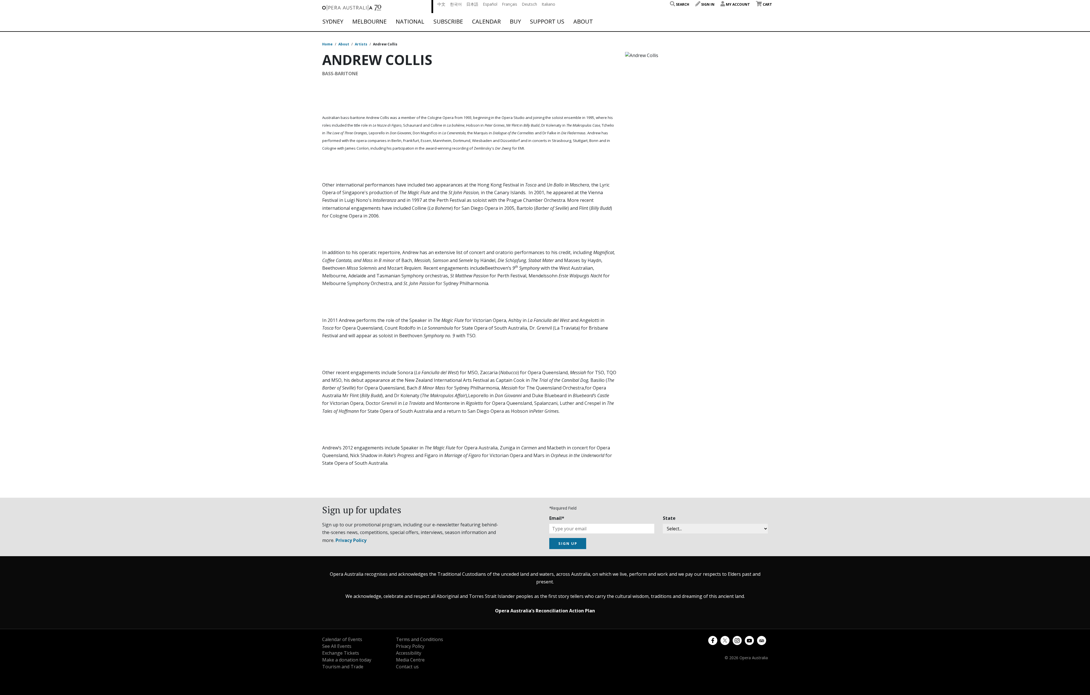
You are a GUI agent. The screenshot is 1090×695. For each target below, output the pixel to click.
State (669, 518)
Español (490, 4)
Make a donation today (346, 660)
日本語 (472, 4)
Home (327, 44)
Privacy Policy (351, 540)
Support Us (547, 21)
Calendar (486, 21)
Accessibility (408, 653)
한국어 (456, 4)
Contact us (407, 666)
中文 (441, 4)
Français (509, 4)
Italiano (548, 4)
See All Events (336, 646)
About (583, 21)
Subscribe (448, 21)
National (410, 21)
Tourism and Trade (342, 666)
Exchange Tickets (340, 653)
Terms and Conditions (419, 639)
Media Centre (410, 660)
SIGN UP (567, 543)
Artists (361, 44)
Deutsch (529, 4)
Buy (515, 21)
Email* (556, 518)
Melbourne (369, 21)
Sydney (332, 21)
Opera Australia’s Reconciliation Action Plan (545, 611)
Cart (767, 4)
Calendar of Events (342, 639)
